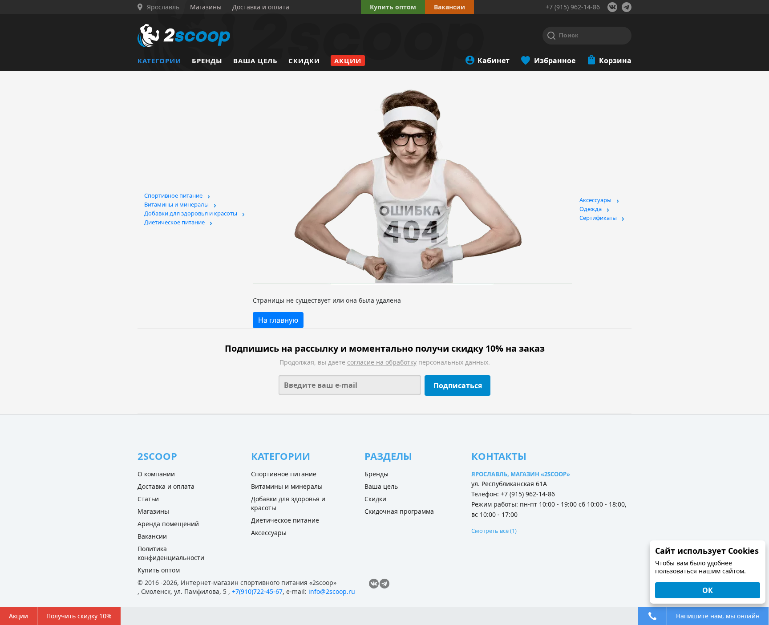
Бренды (207, 60)
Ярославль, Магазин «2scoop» (520, 474)
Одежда (590, 209)
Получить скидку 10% (79, 616)
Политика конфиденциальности (171, 553)
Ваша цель (255, 60)
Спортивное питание (173, 195)
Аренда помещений (168, 523)
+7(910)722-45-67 (257, 591)
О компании (156, 474)
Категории (159, 60)
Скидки (304, 60)
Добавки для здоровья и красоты (190, 213)
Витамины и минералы (176, 204)
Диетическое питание (174, 222)
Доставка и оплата (166, 486)
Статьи (148, 499)
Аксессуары (595, 200)
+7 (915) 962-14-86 (573, 7)
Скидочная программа (399, 511)
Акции (347, 60)
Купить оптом (393, 7)
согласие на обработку (382, 362)
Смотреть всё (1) (494, 531)
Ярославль (163, 7)
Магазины (153, 511)
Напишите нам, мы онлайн (718, 616)
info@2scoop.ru (331, 591)
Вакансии (152, 536)
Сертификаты (598, 218)
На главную (278, 320)
